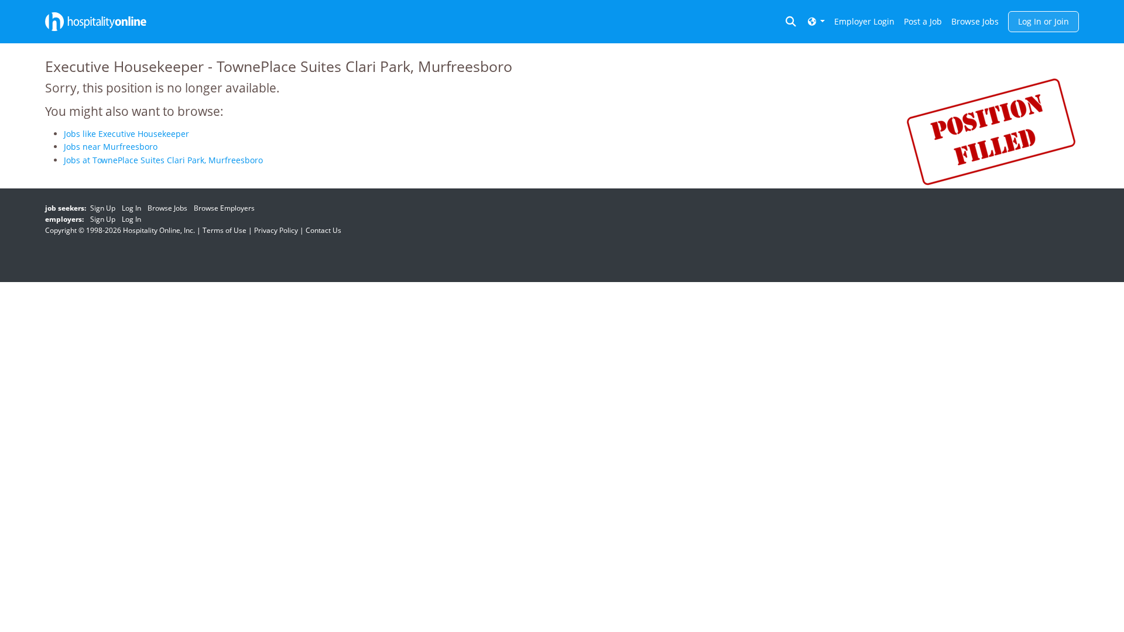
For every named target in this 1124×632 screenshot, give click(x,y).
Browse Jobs (975, 21)
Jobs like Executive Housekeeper (126, 133)
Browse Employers (224, 208)
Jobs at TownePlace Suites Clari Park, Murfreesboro (163, 160)
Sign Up (102, 208)
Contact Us (323, 230)
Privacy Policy (276, 230)
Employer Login (864, 21)
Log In (131, 208)
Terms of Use (224, 230)
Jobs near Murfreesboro (110, 146)
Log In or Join (1043, 21)
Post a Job (923, 21)
